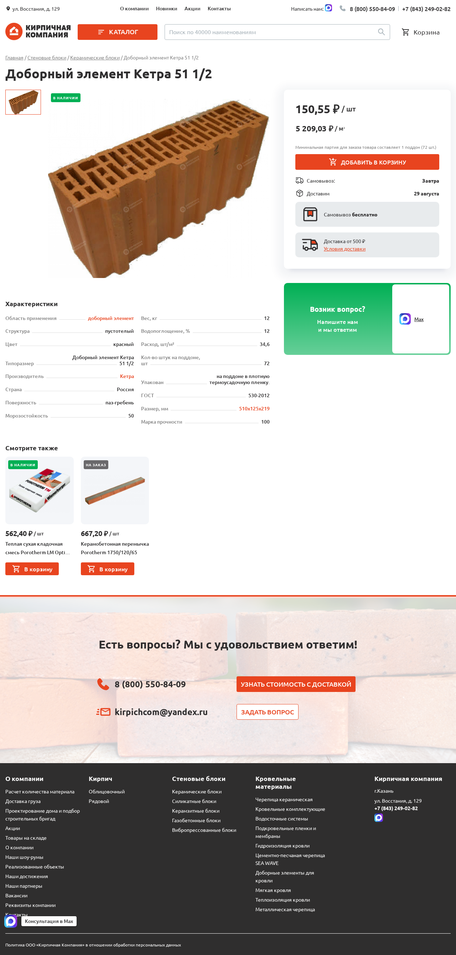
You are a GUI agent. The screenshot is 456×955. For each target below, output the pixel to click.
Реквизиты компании (30, 905)
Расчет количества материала (39, 791)
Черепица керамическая (284, 799)
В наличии (65, 97)
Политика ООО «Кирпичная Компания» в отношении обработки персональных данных (93, 945)
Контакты (219, 8)
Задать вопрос (267, 712)
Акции (193, 8)
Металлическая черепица (285, 909)
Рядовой (99, 801)
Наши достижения (26, 876)
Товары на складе (26, 837)
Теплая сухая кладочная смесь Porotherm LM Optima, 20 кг (39, 548)
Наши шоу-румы (24, 857)
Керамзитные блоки (195, 810)
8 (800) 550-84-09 (372, 8)
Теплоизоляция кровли (282, 899)
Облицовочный (107, 791)
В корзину (38, 569)
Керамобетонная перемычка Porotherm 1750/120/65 (115, 548)
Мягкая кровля (273, 890)
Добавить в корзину (373, 162)
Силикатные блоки (194, 801)
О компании (134, 8)
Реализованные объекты (34, 866)
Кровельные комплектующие (290, 809)
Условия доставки (345, 248)
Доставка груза (23, 801)
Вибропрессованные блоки (204, 830)
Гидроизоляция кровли (282, 845)
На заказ (96, 464)
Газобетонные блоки (196, 820)
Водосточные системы (281, 818)
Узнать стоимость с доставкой (296, 684)
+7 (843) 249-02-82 (426, 8)
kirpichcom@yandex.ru (161, 711)
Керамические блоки (197, 791)
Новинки (166, 8)
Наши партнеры (23, 885)
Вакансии (16, 895)
